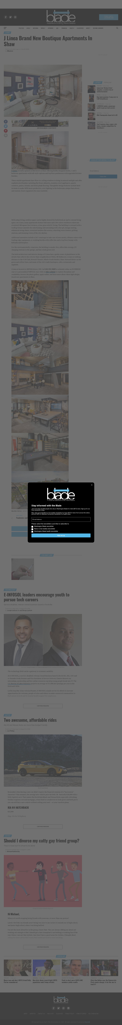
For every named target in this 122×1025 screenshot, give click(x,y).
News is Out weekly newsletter (44, 529)
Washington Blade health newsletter (46, 531)
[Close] (92, 485)
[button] (61, 527)
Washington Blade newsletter (44, 526)
